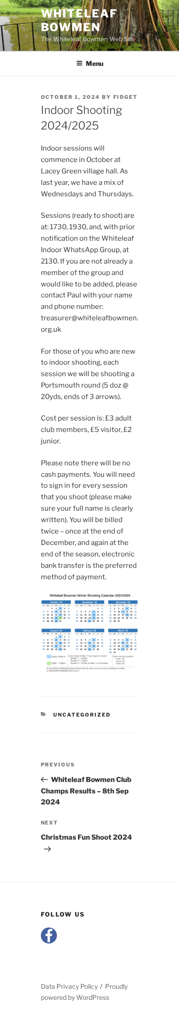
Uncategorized (82, 715)
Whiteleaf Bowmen (79, 20)
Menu (94, 63)
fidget (125, 97)
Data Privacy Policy (69, 986)
